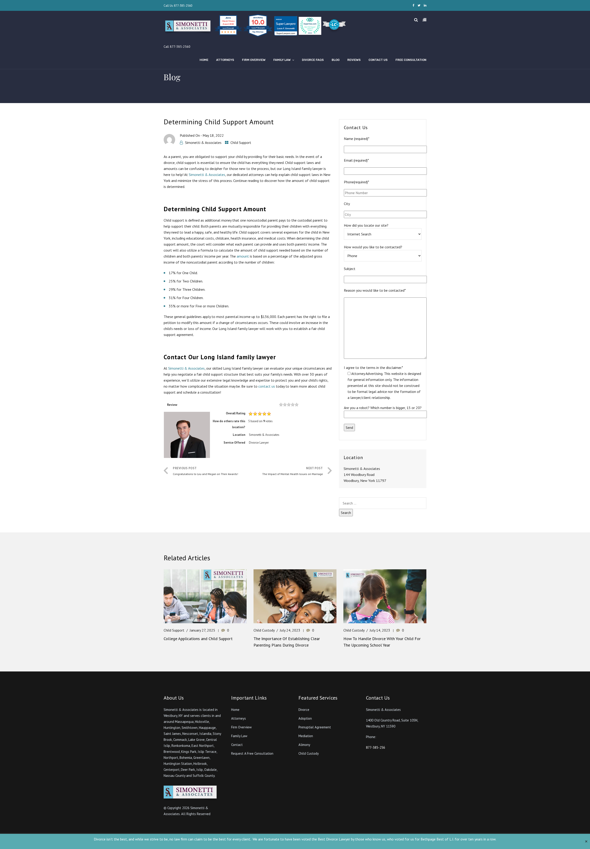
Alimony (304, 744)
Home (204, 60)
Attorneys (225, 60)
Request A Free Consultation (252, 753)
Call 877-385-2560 (177, 47)
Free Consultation (410, 60)
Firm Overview (254, 60)
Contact (237, 744)
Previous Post (205, 471)
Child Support (240, 142)
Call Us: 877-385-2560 (178, 6)
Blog (335, 60)
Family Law (282, 60)
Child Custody (264, 630)
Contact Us (378, 60)
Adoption (305, 718)
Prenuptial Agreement (314, 727)
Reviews (354, 60)
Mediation (305, 736)
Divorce (303, 709)
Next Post (292, 471)
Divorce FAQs (313, 60)
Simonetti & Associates (203, 142)
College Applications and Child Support (198, 638)
